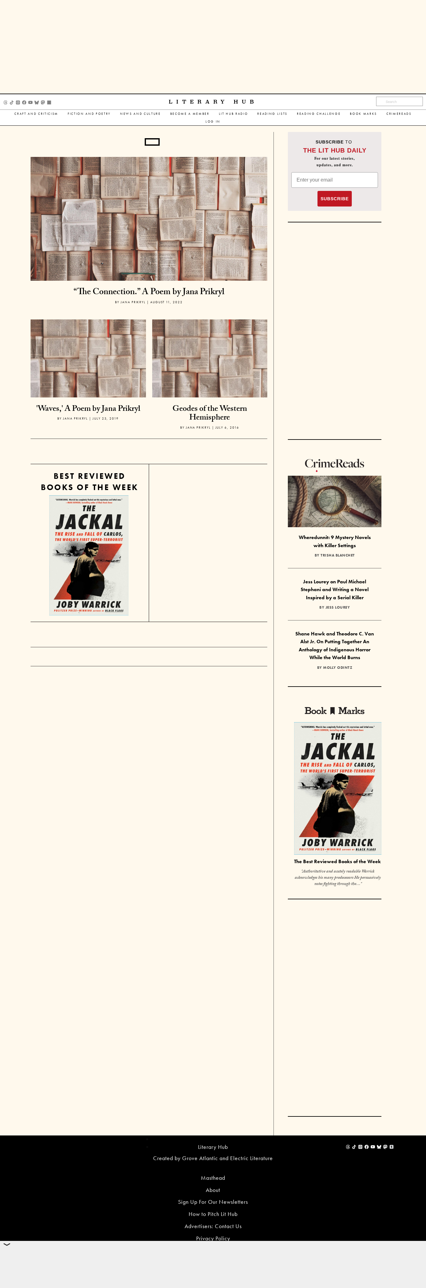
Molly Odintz (337, 667)
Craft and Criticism (36, 114)
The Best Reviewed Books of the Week (337, 861)
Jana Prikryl (133, 302)
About (213, 1189)
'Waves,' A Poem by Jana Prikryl (88, 409)
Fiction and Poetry (89, 114)
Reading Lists (272, 114)
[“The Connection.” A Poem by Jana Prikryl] (149, 218)
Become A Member (190, 114)
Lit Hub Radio (233, 114)
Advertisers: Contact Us (213, 1226)
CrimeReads (399, 114)
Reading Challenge (319, 114)
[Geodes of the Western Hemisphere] (210, 376)
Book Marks (363, 114)
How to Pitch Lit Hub (213, 1214)
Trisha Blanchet (338, 555)
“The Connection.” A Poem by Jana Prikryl (149, 292)
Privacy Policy (213, 1238)
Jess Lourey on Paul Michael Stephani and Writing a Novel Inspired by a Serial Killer (335, 589)
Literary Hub (213, 102)
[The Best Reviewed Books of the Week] (337, 789)
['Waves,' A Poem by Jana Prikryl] (88, 376)
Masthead (213, 1177)
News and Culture (140, 114)
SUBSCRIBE (335, 198)
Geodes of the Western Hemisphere (209, 414)
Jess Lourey (338, 607)
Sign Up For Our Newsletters (213, 1201)
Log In (213, 121)
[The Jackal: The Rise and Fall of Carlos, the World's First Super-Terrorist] (88, 555)
